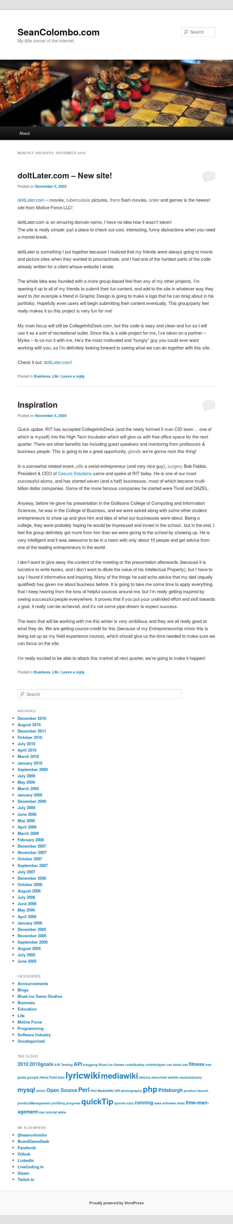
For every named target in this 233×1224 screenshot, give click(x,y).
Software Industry (34, 1034)
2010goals (41, 1063)
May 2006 (26, 910)
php (150, 1088)
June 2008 (27, 814)
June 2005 (27, 961)
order (154, 200)
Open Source (61, 1090)
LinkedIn (26, 1160)
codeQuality (134, 1064)
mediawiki (119, 1075)
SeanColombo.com (59, 31)
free (208, 1064)
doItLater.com (31, 200)
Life (55, 376)
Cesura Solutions (75, 473)
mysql (26, 1089)
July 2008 (26, 807)
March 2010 (28, 756)
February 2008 (31, 839)
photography (131, 1090)
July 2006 (26, 897)
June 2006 (27, 903)
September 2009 (33, 769)
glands (134, 451)
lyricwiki (83, 1075)
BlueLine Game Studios (40, 996)
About (24, 133)
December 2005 (32, 929)
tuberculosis (78, 200)
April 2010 (27, 750)
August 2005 (29, 948)
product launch (196, 1090)
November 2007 (32, 852)
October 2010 (30, 737)
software (169, 1103)
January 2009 (30, 795)
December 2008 (32, 801)
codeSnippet (155, 1064)
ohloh (41, 1090)
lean (61, 1077)
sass (157, 1103)
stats (181, 1103)
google (33, 1077)
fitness (196, 1063)
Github (24, 1154)
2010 (23, 1063)
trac (42, 1112)
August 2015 (29, 724)
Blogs (23, 990)
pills (79, 466)
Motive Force (30, 1022)
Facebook (27, 1147)
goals (22, 1077)
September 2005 (33, 942)
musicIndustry (190, 1077)
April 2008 (27, 827)
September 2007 (33, 865)
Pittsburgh (170, 1090)
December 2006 (32, 878)
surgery (175, 466)
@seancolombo (32, 1135)
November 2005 (32, 935)
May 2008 (26, 820)
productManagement (34, 1103)
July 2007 (26, 872)
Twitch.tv (26, 1179)
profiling (58, 1103)
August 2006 (29, 891)
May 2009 (26, 782)
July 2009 (26, 776)
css (169, 1064)
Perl (84, 1089)
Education (27, 1009)
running (144, 1102)
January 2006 (30, 923)
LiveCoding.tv (31, 1166)
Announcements (33, 983)
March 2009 (28, 788)
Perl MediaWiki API (105, 1090)
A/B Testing (63, 1064)
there (115, 200)
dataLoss (180, 1064)
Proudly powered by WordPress (116, 1203)
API (78, 1063)
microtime (159, 1077)
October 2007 (30, 859)
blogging (90, 1064)
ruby (130, 1103)
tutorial (51, 1112)
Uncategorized (31, 1041)
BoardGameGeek (33, 1141)
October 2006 (30, 884)
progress (73, 1103)
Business (42, 376)
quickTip (97, 1101)
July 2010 (26, 743)
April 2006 (27, 916)
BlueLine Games (111, 1064)
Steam (23, 1173)
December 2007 (32, 846)
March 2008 (28, 833)
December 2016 (32, 718)
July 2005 (26, 955)
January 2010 (30, 763)
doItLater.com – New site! (65, 175)
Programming (31, 1028)
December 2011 (32, 731)
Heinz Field (48, 1077)
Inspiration (38, 404)
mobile (173, 1077)
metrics (144, 1077)
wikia (62, 1112)
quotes (120, 1103)
